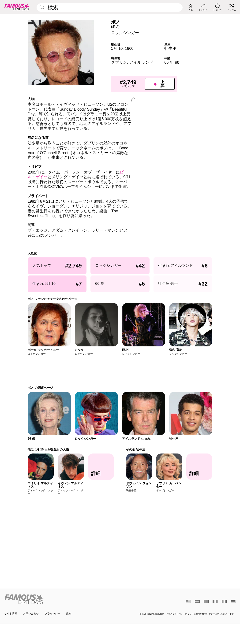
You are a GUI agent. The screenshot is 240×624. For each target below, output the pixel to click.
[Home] (61, 599)
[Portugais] (206, 601)
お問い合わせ (31, 613)
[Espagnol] (197, 601)
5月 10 (117, 48)
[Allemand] (233, 601)
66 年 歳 (171, 62)
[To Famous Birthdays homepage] (17, 7)
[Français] (215, 601)
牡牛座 (170, 48)
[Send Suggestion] (132, 100)
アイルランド (141, 62)
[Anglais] (188, 601)
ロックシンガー (125, 33)
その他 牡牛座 (135, 449)
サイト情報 (10, 613)
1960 (129, 48)
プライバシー (52, 613)
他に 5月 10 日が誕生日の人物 (48, 449)
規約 (68, 613)
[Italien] (224, 601)
